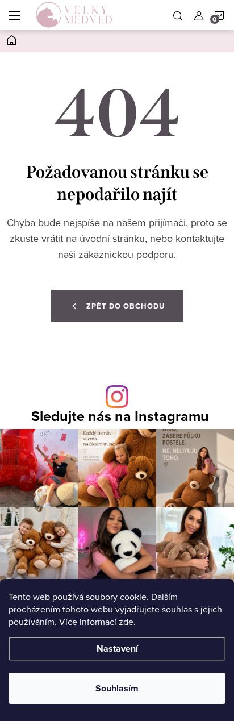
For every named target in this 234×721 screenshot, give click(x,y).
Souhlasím (117, 688)
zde (126, 621)
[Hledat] (178, 15)
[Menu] (15, 15)
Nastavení (117, 648)
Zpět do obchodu (125, 306)
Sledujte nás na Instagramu (120, 416)
